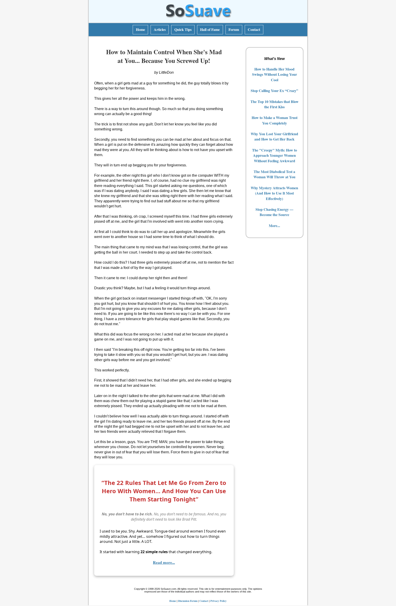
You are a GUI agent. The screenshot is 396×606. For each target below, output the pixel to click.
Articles (160, 29)
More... (274, 225)
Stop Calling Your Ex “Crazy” (274, 90)
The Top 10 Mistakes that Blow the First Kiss (274, 104)
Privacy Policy (218, 601)
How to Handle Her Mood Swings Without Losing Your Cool (274, 74)
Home (140, 29)
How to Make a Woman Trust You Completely (274, 120)
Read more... (164, 562)
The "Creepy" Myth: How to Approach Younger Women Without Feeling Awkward (274, 155)
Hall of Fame (210, 29)
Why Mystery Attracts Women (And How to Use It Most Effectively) (274, 193)
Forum (233, 29)
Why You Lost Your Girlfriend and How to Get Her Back (274, 136)
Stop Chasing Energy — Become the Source (274, 212)
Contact (254, 29)
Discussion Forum (187, 601)
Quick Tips (183, 29)
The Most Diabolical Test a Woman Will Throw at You (274, 174)
